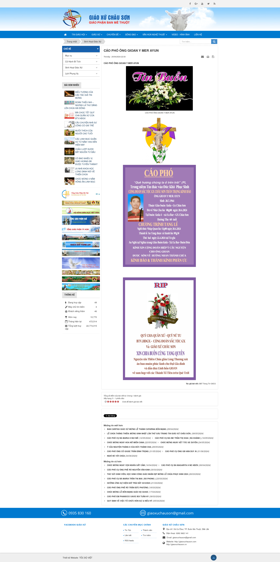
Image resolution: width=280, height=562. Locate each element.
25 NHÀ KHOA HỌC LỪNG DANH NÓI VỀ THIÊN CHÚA (85, 171)
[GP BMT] (81, 278)
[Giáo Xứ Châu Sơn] (74, 19)
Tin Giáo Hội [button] (79, 34)
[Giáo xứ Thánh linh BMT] (81, 262)
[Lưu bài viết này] (213, 56)
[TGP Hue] (81, 219)
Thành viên (147, 530)
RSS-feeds (129, 540)
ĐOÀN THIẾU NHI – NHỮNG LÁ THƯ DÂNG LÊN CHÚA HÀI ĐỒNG (80, 105)
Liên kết (128, 535)
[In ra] (208, 56)
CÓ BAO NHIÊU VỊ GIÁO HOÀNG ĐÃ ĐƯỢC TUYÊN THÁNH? (86, 161)
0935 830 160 (80, 512)
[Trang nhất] (65, 34)
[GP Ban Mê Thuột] (81, 202)
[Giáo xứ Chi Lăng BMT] (81, 272)
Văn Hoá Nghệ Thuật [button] (154, 34)
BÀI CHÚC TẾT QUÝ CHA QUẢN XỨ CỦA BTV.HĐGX (84, 115)
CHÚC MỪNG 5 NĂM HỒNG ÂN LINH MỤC (85, 180)
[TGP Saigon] (81, 229)
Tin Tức (128, 530)
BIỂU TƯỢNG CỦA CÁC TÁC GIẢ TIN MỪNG (84, 95)
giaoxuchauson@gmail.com (170, 512)
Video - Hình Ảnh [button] (181, 34)
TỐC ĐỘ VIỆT (85, 557)
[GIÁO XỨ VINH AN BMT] (81, 244)
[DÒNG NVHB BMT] (81, 286)
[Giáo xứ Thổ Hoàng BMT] (81, 252)
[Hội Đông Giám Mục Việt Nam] (81, 210)
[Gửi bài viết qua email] (203, 56)
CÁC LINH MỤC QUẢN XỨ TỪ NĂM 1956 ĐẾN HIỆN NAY (86, 141)
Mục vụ (68, 55)
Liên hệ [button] (198, 34)
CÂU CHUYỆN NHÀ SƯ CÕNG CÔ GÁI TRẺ (86, 124)
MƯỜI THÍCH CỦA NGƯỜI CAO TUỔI (84, 132)
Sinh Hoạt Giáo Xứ (73, 67)
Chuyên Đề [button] (113, 34)
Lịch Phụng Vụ (71, 73)
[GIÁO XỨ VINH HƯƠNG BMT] (81, 236)
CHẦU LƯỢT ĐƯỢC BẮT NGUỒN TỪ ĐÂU (85, 150)
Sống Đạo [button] (130, 34)
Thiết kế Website (70, 557)
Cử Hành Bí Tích (73, 61)
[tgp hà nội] (81, 193)
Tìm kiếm (147, 535)
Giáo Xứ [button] (96, 34)
